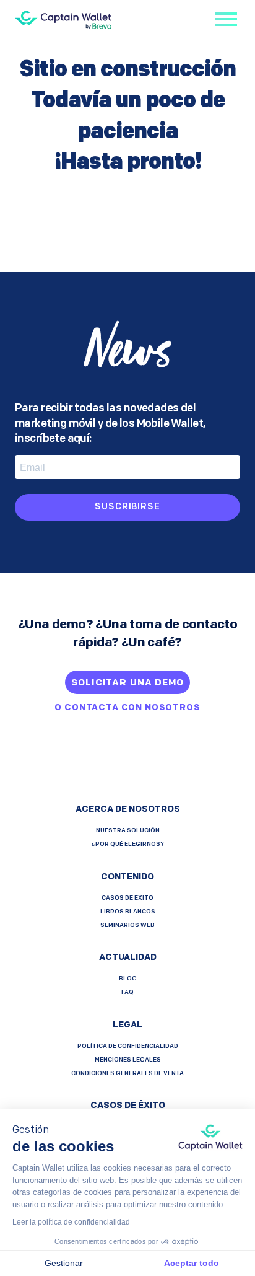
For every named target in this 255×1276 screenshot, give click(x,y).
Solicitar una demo (127, 683)
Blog (128, 978)
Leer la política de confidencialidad (71, 1222)
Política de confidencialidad (127, 1046)
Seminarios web (127, 925)
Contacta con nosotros (132, 708)
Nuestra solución (128, 830)
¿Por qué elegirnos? (128, 844)
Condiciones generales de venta (127, 1073)
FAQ (127, 992)
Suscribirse (127, 507)
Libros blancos (127, 912)
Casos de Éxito (127, 898)
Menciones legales (128, 1060)
